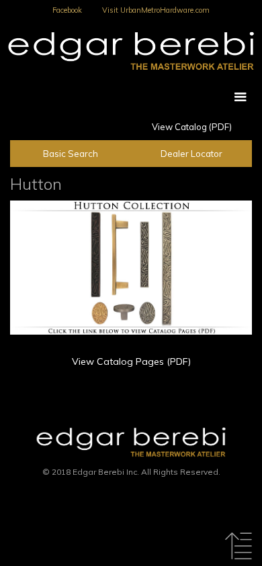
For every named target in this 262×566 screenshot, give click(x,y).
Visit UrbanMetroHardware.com (156, 10)
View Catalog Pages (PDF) (131, 361)
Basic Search (70, 153)
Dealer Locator (191, 153)
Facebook (67, 10)
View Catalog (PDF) (192, 126)
